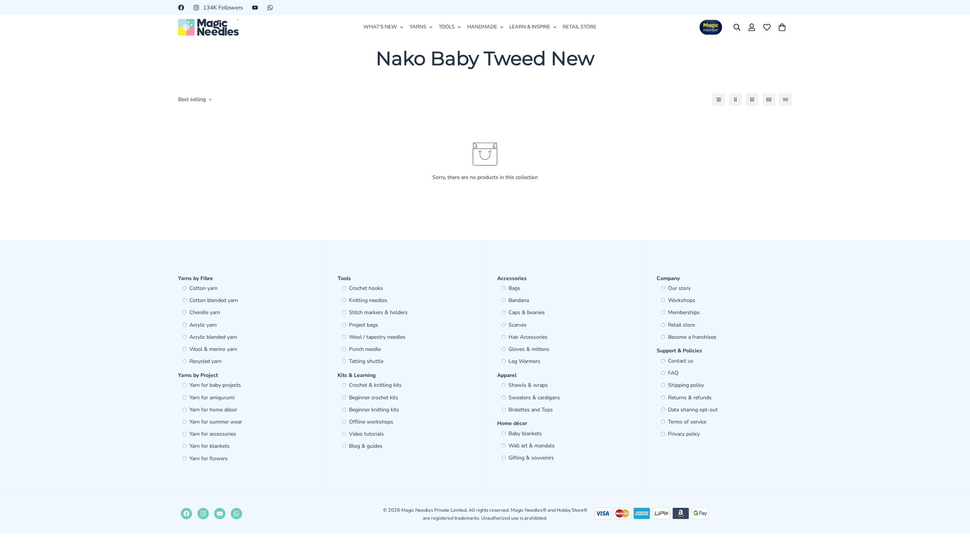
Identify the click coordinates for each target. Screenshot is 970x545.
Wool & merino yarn (213, 349)
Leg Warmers (524, 361)
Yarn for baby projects (215, 385)
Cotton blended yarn (213, 300)
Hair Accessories (528, 337)
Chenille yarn (204, 312)
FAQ (673, 373)
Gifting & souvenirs (531, 457)
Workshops (681, 300)
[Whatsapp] (270, 8)
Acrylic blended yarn (213, 337)
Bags (514, 288)
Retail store (681, 325)
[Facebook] (181, 8)
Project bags (363, 325)
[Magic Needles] (208, 27)
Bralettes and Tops (530, 409)
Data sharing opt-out (693, 409)
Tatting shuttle (366, 361)
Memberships (684, 312)
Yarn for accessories (212, 434)
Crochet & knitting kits (375, 385)
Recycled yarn (205, 361)
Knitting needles (368, 300)
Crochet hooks (366, 288)
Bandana (518, 300)
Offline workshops (371, 421)
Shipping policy (686, 385)
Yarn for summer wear (215, 421)
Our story (679, 288)
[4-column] (768, 99)
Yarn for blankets (209, 446)
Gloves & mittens (528, 349)
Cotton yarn (203, 288)
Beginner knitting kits (374, 409)
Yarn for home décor (213, 409)
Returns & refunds (690, 397)
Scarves (517, 325)
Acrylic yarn (203, 325)
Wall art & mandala (531, 445)
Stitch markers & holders (378, 312)
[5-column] (785, 99)
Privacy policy (684, 434)
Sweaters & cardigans (534, 397)
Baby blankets (525, 433)
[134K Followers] (203, 513)
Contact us (680, 360)
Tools (447, 26)
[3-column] (752, 99)
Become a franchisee (692, 337)
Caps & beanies (526, 312)
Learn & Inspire (529, 26)
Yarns (418, 26)
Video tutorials (366, 434)
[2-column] (735, 99)
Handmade (482, 26)
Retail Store (579, 26)
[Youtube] (255, 8)
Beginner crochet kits (373, 397)
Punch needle (365, 349)
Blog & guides (365, 446)
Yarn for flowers (208, 458)
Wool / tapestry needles (377, 337)
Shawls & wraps (528, 385)
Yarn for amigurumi (212, 397)
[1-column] (718, 99)
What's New (380, 26)
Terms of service (687, 421)
